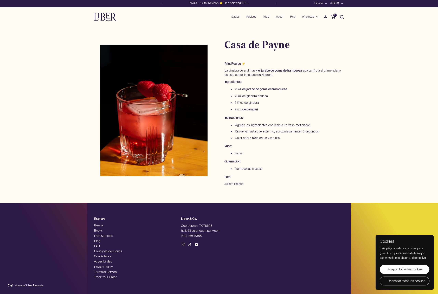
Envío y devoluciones (108, 251)
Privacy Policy (103, 267)
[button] (342, 17)
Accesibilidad (103, 261)
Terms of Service (105, 272)
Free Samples (103, 236)
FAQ (97, 246)
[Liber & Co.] (105, 17)
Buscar (99, 225)
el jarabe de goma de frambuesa (280, 70)
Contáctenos (103, 256)
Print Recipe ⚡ (234, 64)
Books (98, 230)
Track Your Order (105, 277)
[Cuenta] (325, 17)
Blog (97, 241)
